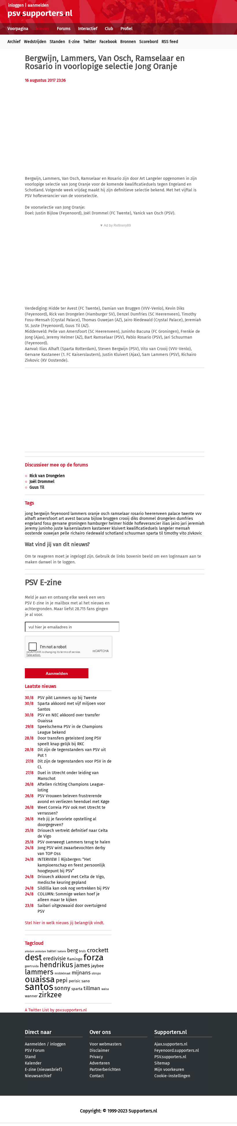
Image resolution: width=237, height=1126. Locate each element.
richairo (78, 533)
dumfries (185, 518)
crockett (97, 950)
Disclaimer (99, 1050)
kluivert (118, 528)
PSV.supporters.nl (170, 1056)
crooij (124, 518)
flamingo (74, 959)
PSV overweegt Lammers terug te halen (74, 842)
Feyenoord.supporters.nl (176, 1050)
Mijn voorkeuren (169, 1069)
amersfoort (47, 518)
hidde (128, 523)
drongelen (166, 518)
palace (174, 513)
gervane (59, 523)
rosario (137, 513)
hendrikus (56, 965)
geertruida (31, 966)
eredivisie (54, 958)
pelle (64, 533)
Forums (64, 28)
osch (105, 513)
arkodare (29, 951)
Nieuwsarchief (38, 1075)
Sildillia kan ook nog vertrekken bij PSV (74, 888)
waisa (105, 989)
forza (93, 957)
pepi (62, 980)
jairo (175, 523)
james (82, 965)
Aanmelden (35, 1044)
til (161, 533)
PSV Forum (35, 1050)
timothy (171, 533)
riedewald (95, 533)
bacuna (83, 518)
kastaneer (101, 528)
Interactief (87, 28)
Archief (14, 41)
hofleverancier (147, 523)
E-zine (74, 41)
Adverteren (100, 1063)
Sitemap (162, 1063)
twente (188, 513)
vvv (198, 513)
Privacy (96, 1056)
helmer (115, 523)
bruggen (110, 518)
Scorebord (148, 41)
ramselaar (120, 513)
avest (70, 518)
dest (33, 957)
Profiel (126, 28)
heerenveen (156, 513)
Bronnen (128, 41)
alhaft (30, 518)
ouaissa (40, 979)
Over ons (100, 1032)
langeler (166, 528)
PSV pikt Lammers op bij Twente (67, 697)
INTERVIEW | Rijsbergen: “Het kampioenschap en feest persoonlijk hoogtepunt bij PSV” (71, 865)
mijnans (81, 973)
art (61, 518)
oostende (33, 533)
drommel (147, 518)
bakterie (62, 951)
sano (86, 981)
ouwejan (51, 533)
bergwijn (41, 513)
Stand (30, 1056)
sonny (62, 988)
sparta (152, 533)
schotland (114, 533)
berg (72, 950)
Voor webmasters (106, 1044)
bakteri (51, 951)
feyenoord (60, 513)
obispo (96, 973)
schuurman (135, 533)
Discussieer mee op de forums (56, 465)
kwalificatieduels (142, 528)
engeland (33, 523)
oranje (94, 513)
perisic (74, 981)
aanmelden (38, 5)
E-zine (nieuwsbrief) (43, 1069)
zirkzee (50, 995)
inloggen (16, 5)
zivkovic (195, 533)
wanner (31, 996)
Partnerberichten (105, 1069)
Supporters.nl (170, 1032)
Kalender (33, 1063)
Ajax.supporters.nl (170, 1044)
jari (184, 523)
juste (58, 528)
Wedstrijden (35, 41)
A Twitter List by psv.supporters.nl (56, 1010)
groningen (77, 523)
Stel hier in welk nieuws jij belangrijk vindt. (64, 922)
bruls (82, 951)
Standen (57, 41)
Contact (97, 1075)
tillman (92, 988)
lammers (79, 513)
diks (134, 518)
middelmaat (63, 973)
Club (109, 28)
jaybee (97, 965)
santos (39, 987)
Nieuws (42, 28)
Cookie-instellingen (172, 1075)
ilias (166, 523)
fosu (47, 523)
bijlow (96, 518)
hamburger (98, 523)
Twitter (89, 41)
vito (182, 533)
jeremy (31, 528)
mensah (182, 528)
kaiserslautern (77, 528)
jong (29, 513)
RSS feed (170, 41)
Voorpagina (18, 28)
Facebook (108, 41)
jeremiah (196, 523)
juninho (46, 528)
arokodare (40, 951)
